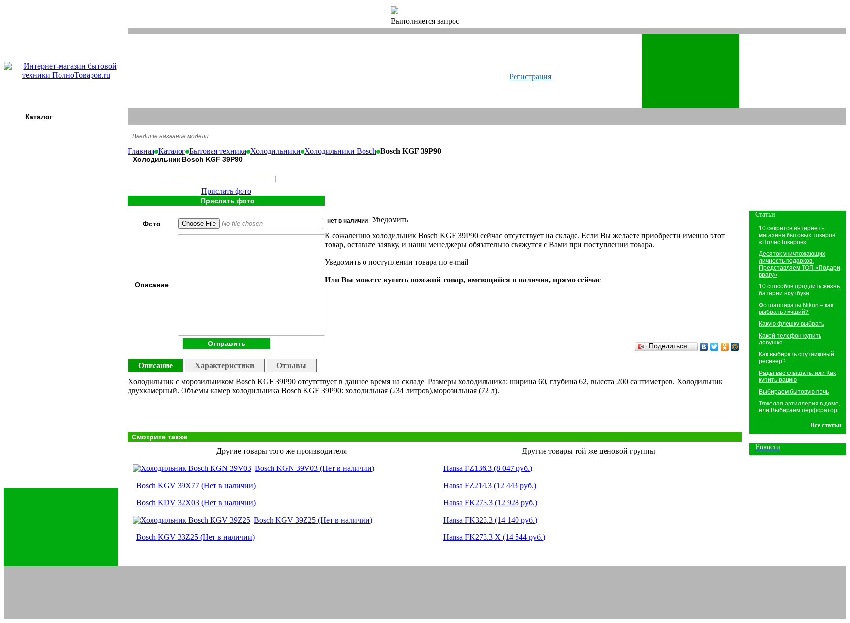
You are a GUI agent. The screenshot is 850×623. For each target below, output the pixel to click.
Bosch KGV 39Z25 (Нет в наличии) (313, 520)
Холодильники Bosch (340, 151)
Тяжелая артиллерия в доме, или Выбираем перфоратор (799, 407)
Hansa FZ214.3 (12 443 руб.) (489, 485)
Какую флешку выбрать (791, 323)
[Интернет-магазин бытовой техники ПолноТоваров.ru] (66, 75)
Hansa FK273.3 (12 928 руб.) (490, 502)
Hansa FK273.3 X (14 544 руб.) (494, 537)
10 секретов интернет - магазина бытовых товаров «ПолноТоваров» (797, 235)
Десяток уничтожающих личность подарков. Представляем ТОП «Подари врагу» (799, 264)
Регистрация (530, 76)
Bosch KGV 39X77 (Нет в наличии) (196, 485)
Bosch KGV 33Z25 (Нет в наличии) (195, 537)
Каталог (39, 117)
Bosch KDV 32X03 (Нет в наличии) (196, 502)
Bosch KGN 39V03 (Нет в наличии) (314, 468)
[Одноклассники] (725, 347)
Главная (141, 151)
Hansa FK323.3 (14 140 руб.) (490, 520)
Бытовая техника (217, 151)
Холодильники (275, 151)
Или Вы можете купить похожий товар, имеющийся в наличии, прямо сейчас (463, 280)
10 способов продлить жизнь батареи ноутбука (799, 290)
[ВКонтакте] (704, 347)
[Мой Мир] (735, 347)
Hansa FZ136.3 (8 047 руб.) (487, 468)
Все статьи (825, 425)
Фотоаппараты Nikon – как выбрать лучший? (796, 308)
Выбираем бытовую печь (794, 391)
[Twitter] (714, 347)
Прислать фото (226, 191)
